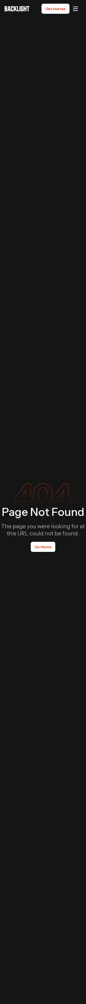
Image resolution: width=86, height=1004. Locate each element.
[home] (17, 8)
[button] (75, 9)
